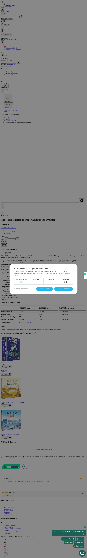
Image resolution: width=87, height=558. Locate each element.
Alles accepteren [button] (64, 289)
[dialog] (43, 279)
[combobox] (74, 266)
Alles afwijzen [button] (45, 289)
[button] (21, 289)
